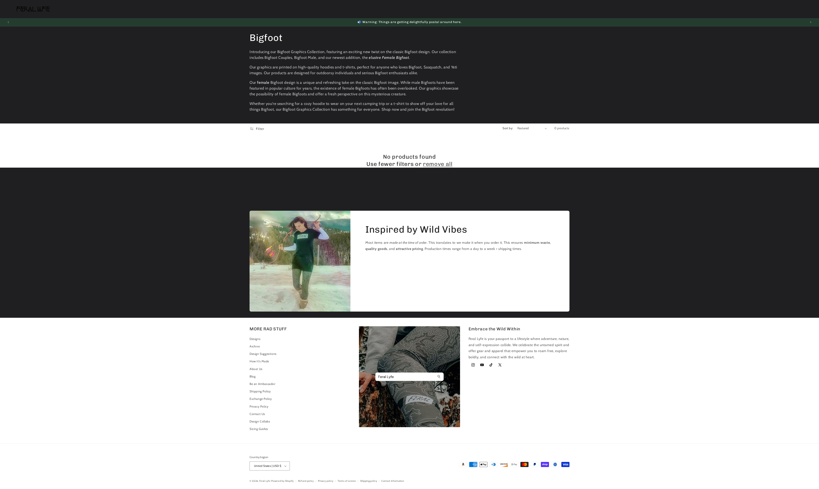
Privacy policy (325, 480)
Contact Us (257, 414)
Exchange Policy (261, 399)
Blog (253, 376)
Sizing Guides (259, 429)
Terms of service (347, 480)
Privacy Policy (259, 406)
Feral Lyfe (265, 480)
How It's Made (259, 361)
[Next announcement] (810, 22)
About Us (256, 369)
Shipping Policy (260, 391)
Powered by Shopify (282, 480)
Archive (255, 346)
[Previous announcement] (8, 22)
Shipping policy (368, 480)
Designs (255, 339)
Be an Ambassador (262, 384)
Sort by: (507, 128)
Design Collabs (260, 421)
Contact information (392, 480)
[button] (9, 9)
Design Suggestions (263, 354)
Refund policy (306, 480)
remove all (438, 164)
